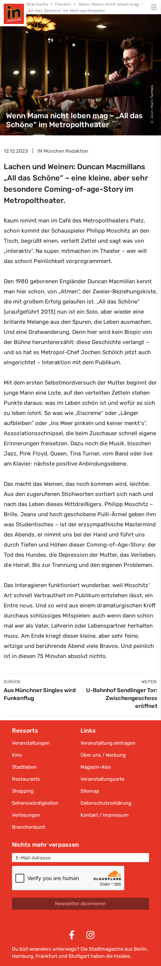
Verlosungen (26, 815)
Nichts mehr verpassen (45, 844)
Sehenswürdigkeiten (35, 803)
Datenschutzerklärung (105, 803)
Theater (63, 4)
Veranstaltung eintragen (108, 743)
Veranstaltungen (31, 743)
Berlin (140, 949)
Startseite (37, 4)
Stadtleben (24, 767)
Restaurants (26, 779)
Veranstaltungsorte (102, 779)
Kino (17, 755)
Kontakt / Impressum (104, 815)
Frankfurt (46, 956)
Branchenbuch (29, 827)
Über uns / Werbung (103, 755)
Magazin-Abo (95, 767)
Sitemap (89, 791)
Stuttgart (79, 956)
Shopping (23, 791)
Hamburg (22, 956)
